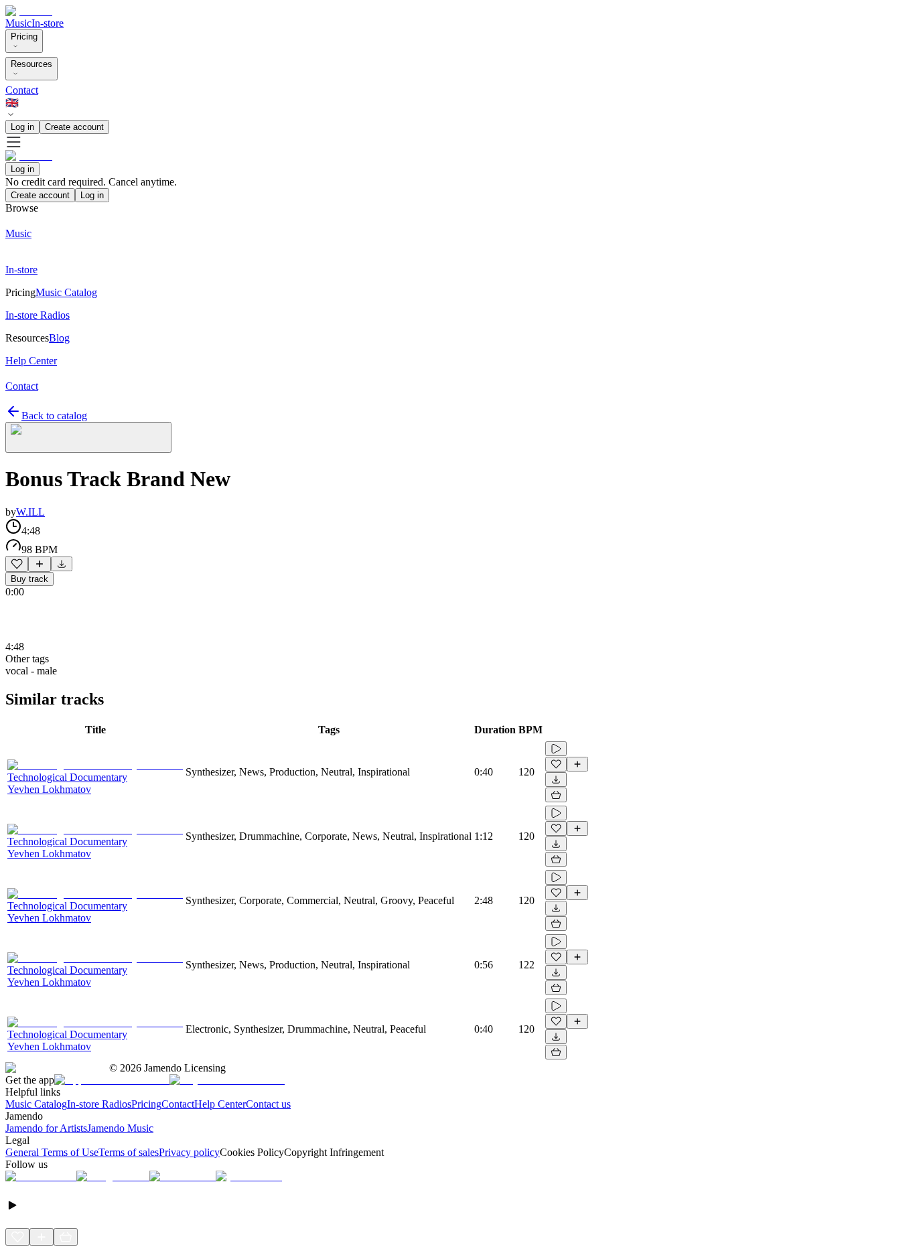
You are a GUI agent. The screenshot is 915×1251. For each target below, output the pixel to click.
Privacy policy (189, 1152)
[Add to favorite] (16, 564)
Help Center (220, 1104)
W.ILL (30, 512)
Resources (31, 64)
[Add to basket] (556, 795)
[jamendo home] (28, 11)
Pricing (24, 36)
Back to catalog (54, 415)
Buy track (29, 579)
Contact (21, 90)
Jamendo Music (120, 1128)
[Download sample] (61, 564)
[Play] (88, 437)
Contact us (268, 1104)
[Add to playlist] (39, 564)
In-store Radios (99, 1104)
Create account (74, 127)
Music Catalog (36, 1104)
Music (18, 23)
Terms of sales (128, 1152)
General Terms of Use (51, 1152)
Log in (22, 127)
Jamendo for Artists (46, 1128)
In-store (47, 23)
